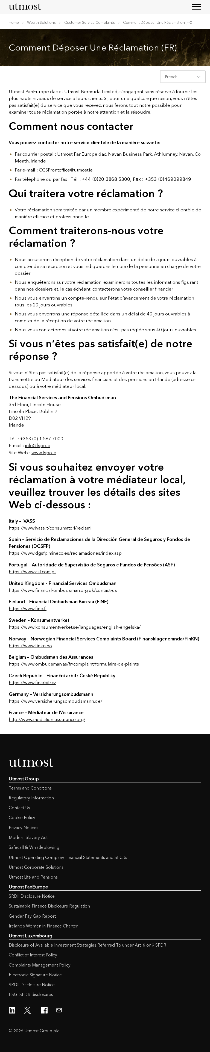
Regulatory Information (31, 797)
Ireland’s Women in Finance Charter (43, 926)
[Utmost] (25, 6)
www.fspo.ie (43, 452)
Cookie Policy (22, 817)
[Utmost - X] (28, 1010)
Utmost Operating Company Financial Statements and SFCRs (68, 857)
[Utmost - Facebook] (44, 1010)
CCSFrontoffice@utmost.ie (66, 170)
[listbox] (183, 76)
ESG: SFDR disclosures (31, 994)
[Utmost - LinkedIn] (12, 1010)
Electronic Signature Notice (35, 974)
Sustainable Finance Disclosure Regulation (49, 906)
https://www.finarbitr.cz (32, 682)
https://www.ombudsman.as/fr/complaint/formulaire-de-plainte (74, 664)
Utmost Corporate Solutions (36, 867)
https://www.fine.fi (27, 608)
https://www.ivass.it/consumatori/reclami (50, 528)
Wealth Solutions (41, 22)
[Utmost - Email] (59, 1010)
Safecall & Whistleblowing (34, 847)
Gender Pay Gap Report (32, 916)
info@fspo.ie (37, 445)
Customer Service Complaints (89, 22)
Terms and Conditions (30, 788)
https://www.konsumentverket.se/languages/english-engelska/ (75, 627)
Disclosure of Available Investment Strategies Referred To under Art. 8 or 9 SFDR (87, 945)
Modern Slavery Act (28, 837)
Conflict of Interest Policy (33, 955)
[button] (196, 6)
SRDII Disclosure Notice (32, 896)
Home (14, 22)
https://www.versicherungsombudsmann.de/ (55, 701)
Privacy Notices (23, 827)
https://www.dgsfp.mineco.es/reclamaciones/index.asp (65, 553)
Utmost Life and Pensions (33, 877)
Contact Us (19, 807)
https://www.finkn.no (30, 645)
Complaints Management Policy (40, 965)
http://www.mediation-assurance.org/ (47, 719)
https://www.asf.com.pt (32, 571)
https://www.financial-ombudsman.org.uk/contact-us (63, 590)
